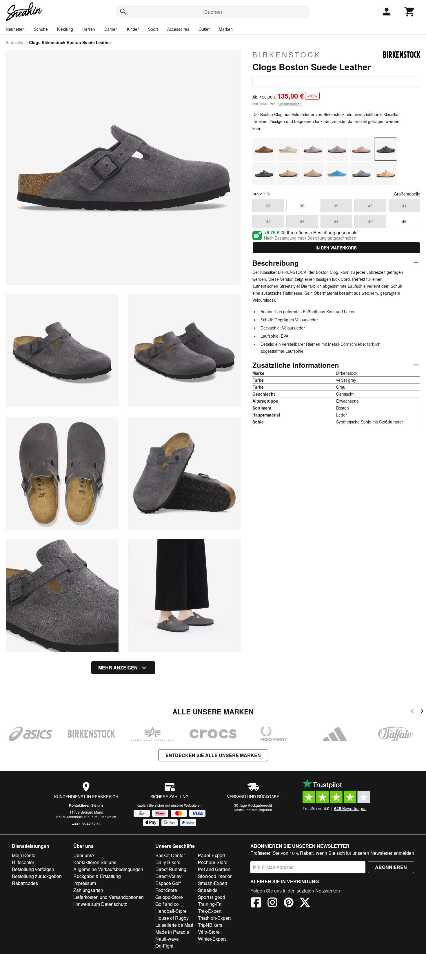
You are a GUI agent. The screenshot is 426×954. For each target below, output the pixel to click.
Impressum (84, 883)
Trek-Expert (209, 911)
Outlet (204, 29)
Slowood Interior (215, 876)
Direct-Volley (168, 876)
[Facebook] (256, 903)
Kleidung (65, 29)
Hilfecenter (23, 862)
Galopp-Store (169, 897)
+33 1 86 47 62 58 (86, 823)
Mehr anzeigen (118, 667)
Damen (111, 29)
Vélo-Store (209, 931)
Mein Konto (23, 855)
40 (370, 206)
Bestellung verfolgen (33, 869)
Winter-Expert (212, 938)
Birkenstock (286, 54)
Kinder (133, 29)
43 (302, 221)
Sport (153, 29)
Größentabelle (407, 194)
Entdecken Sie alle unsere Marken (213, 755)
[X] (305, 903)
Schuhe (41, 29)
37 (268, 206)
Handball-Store (171, 911)
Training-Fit (209, 904)
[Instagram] (272, 903)
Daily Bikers (167, 862)
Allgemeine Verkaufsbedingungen (108, 869)
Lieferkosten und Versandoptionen (108, 897)
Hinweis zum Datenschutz (100, 904)
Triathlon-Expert (214, 918)
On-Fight (164, 945)
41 (404, 206)
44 (336, 221)
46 (404, 221)
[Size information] (268, 194)
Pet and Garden (214, 869)
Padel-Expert (211, 855)
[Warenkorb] (410, 11)
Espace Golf (168, 883)
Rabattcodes (25, 883)
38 (302, 206)
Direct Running (170, 869)
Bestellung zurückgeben (253, 809)
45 (370, 221)
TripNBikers (210, 925)
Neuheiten (15, 29)
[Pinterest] (288, 903)
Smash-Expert (212, 883)
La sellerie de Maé (174, 925)
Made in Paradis (172, 931)
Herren (88, 29)
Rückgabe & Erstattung (97, 876)
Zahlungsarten (88, 890)
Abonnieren (391, 867)
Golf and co (167, 904)
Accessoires (178, 29)
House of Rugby (172, 918)
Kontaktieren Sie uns (86, 805)
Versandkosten (290, 103)
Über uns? (84, 855)
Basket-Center (170, 855)
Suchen (213, 11)
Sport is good (211, 897)
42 (268, 221)
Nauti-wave (167, 938)
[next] (422, 712)
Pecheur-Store (212, 862)
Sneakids (207, 890)
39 (336, 206)
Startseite (14, 42)
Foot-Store (166, 890)
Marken (226, 29)
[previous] (412, 712)
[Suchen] (123, 11)
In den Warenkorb (336, 248)
